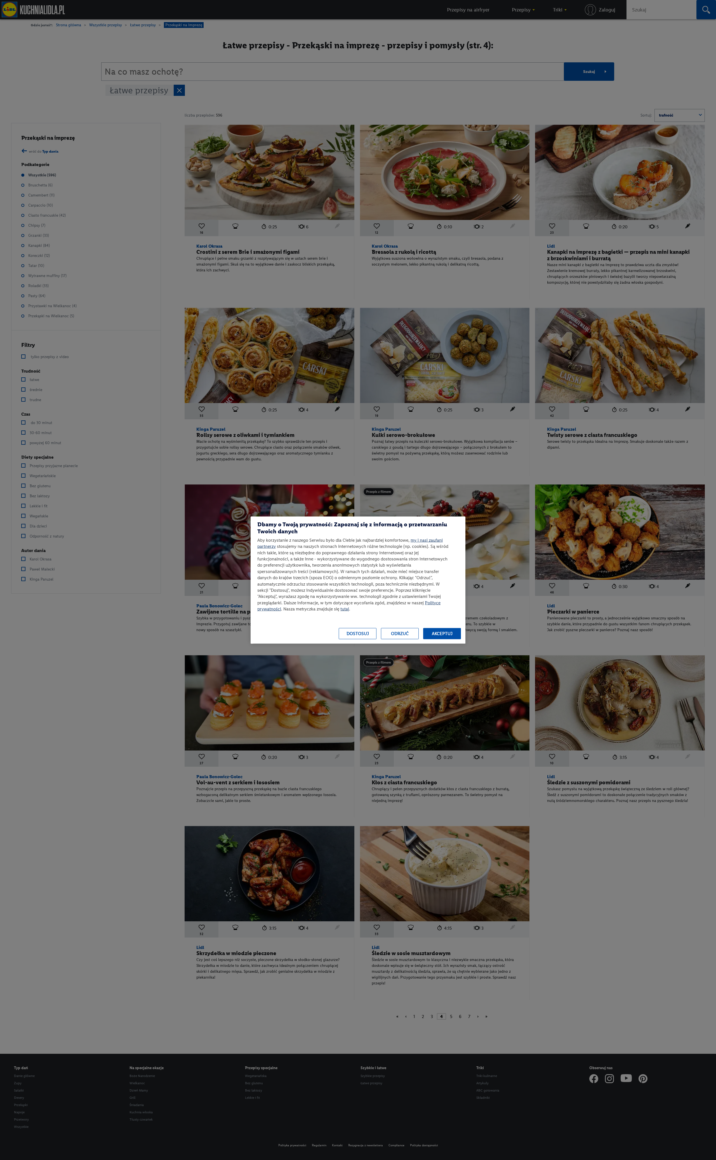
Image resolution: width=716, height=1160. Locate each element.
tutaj (344, 609)
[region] (358, 580)
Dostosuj (358, 633)
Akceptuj (442, 633)
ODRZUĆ (400, 633)
